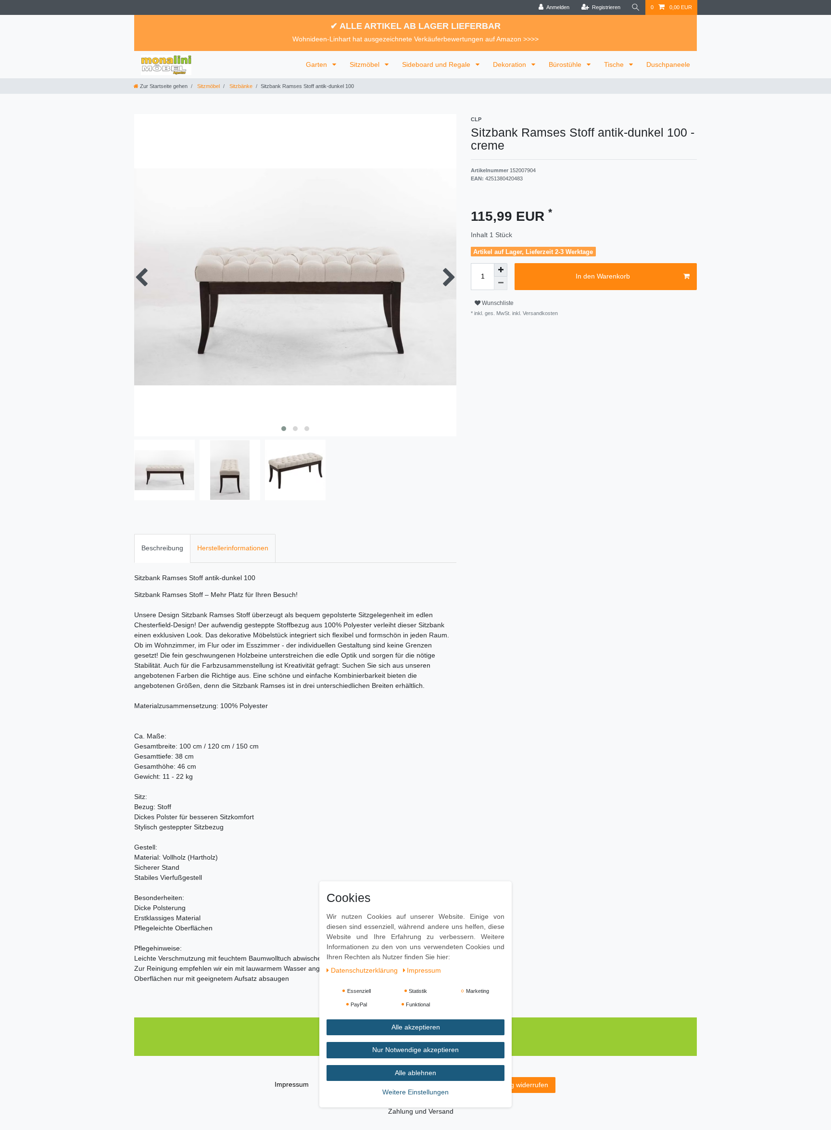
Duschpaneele (668, 64)
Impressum (292, 1084)
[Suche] (635, 7)
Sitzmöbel (365, 64)
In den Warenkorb (603, 276)
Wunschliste (497, 303)
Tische (615, 64)
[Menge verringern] (500, 283)
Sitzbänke (240, 86)
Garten (317, 64)
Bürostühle (566, 64)
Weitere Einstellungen (415, 1092)
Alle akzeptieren (415, 1027)
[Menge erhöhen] (500, 270)
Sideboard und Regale (437, 64)
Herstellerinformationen (232, 548)
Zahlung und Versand (420, 1111)
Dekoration (510, 64)
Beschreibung (162, 548)
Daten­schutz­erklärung (365, 970)
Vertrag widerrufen (520, 1085)
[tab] (162, 548)
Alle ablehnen (415, 1073)
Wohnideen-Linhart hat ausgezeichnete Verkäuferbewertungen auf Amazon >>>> (415, 39)
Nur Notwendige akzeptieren (415, 1050)
